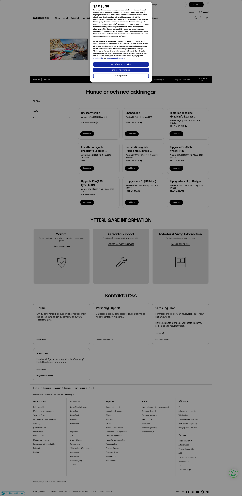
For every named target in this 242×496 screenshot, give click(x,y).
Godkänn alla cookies (121, 64)
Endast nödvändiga (121, 70)
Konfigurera (121, 76)
